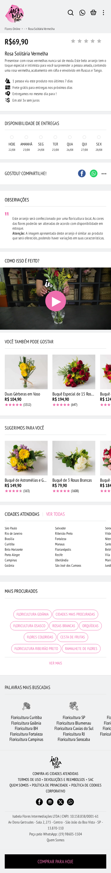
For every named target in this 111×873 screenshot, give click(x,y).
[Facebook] (39, 804)
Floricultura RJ (74, 734)
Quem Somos (55, 839)
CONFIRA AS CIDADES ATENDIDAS (55, 773)
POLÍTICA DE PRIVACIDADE (50, 785)
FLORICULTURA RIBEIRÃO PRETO (36, 648)
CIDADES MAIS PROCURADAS (75, 614)
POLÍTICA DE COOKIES (86, 785)
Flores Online (12, 29)
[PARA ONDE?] (70, 13)
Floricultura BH (26, 728)
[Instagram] (50, 804)
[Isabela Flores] (56, 762)
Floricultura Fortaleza (26, 734)
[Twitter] (60, 802)
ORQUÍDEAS (90, 625)
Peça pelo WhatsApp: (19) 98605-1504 (55, 834)
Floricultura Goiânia (26, 723)
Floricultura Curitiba (26, 717)
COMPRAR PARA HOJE (55, 861)
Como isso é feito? (22, 261)
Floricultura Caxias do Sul (74, 728)
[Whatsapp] (70, 804)
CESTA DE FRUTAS (72, 637)
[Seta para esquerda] (6, 111)
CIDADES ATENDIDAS (35, 514)
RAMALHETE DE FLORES (81, 648)
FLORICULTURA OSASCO (29, 625)
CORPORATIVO (55, 791)
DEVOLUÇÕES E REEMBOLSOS (64, 779)
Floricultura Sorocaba (74, 739)
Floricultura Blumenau (74, 723)
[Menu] (103, 13)
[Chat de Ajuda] (82, 12)
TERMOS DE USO (29, 779)
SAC (91, 779)
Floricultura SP (74, 717)
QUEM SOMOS (19, 785)
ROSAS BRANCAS (63, 625)
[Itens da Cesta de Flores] (93, 14)
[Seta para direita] (105, 111)
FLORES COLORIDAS (40, 637)
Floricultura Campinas (26, 739)
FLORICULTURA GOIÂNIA (33, 614)
